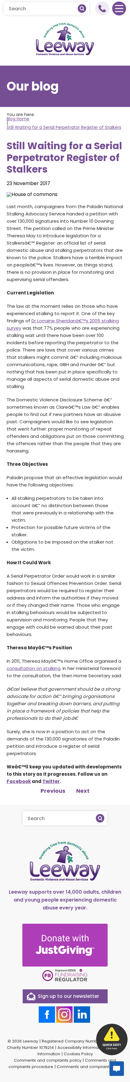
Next (82, 791)
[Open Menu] (119, 8)
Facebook (19, 781)
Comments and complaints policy (47, 1060)
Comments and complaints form (89, 1067)
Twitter (51, 781)
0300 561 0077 (102, 8)
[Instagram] (64, 1014)
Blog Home (18, 119)
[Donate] (65, 945)
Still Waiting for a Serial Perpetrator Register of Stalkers (64, 127)
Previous (53, 791)
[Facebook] (47, 1014)
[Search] (82, 8)
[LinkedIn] (82, 1014)
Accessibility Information (81, 1047)
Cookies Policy (78, 1054)
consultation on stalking (33, 668)
